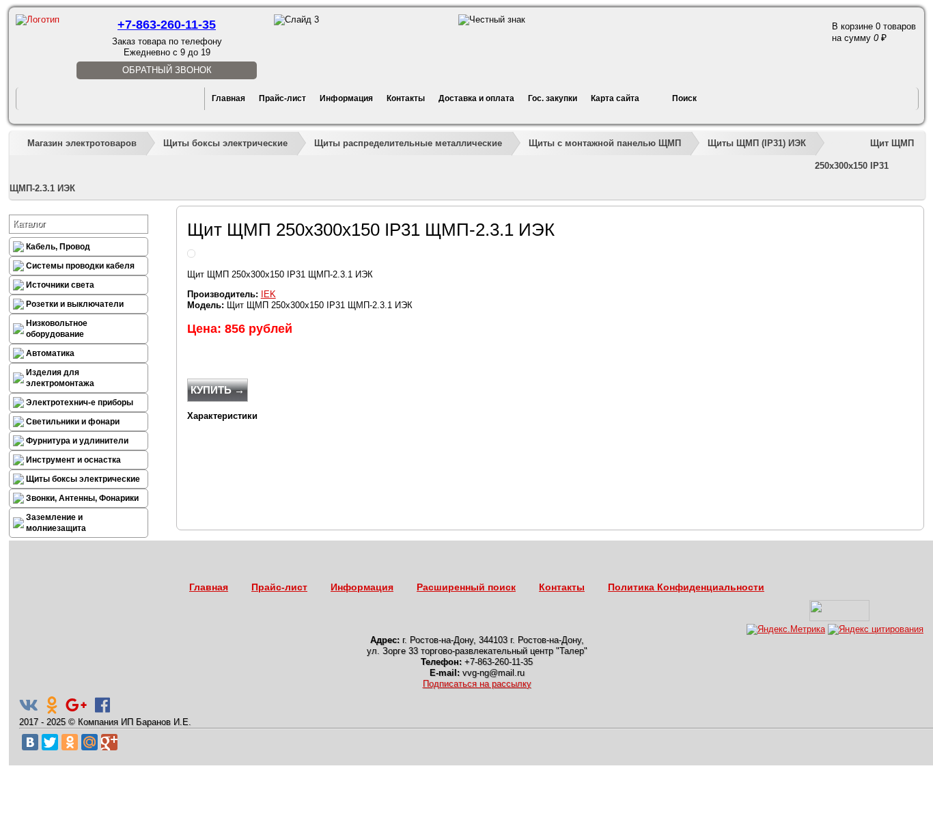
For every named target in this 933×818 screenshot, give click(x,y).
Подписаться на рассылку (477, 684)
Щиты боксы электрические (225, 143)
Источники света (60, 285)
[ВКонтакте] (30, 742)
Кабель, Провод (58, 246)
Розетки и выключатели (75, 304)
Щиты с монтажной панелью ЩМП (605, 143)
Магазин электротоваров (82, 143)
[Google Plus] (109, 742)
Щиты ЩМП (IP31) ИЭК (757, 143)
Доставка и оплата (476, 98)
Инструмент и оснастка (73, 460)
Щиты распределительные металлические (408, 143)
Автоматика (50, 353)
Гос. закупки (552, 98)
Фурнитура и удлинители (77, 441)
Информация (346, 98)
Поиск (684, 98)
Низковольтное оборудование (56, 328)
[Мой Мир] (89, 742)
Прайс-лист (282, 98)
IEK (268, 294)
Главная (228, 98)
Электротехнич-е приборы (79, 402)
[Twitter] (50, 742)
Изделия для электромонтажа (60, 378)
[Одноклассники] (69, 742)
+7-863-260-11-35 (166, 24)
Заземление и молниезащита (56, 523)
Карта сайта (615, 98)
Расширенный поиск (466, 587)
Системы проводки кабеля (80, 266)
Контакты (406, 98)
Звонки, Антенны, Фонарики (82, 498)
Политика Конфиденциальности (686, 587)
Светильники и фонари (73, 421)
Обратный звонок (167, 70)
